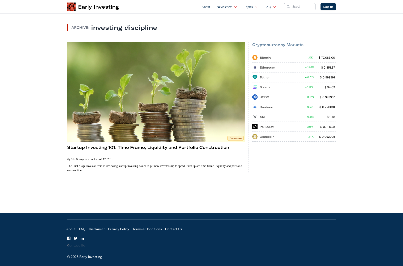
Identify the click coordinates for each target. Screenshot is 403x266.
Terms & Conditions (147, 229)
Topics (248, 7)
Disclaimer (97, 229)
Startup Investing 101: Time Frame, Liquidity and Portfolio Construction (148, 147)
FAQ (267, 7)
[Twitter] (75, 238)
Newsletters (224, 7)
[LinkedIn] (82, 238)
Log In (328, 7)
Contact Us (173, 229)
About (206, 7)
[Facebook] (69, 238)
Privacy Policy (118, 229)
